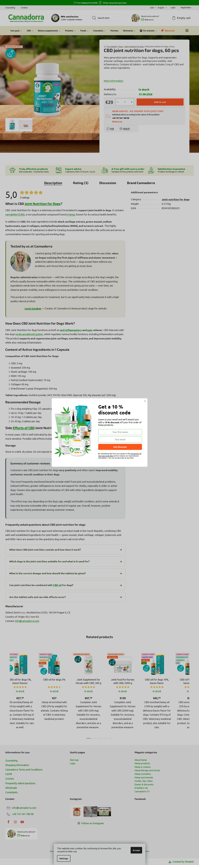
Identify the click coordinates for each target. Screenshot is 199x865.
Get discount (120, 446)
